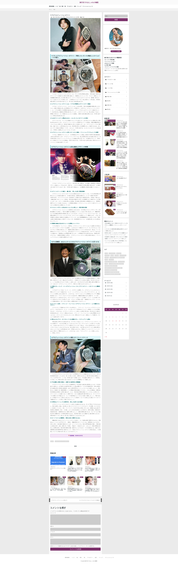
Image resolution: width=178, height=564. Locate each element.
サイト (51, 537)
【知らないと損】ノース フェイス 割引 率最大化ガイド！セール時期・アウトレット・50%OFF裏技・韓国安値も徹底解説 (121, 165)
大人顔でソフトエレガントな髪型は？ (121, 204)
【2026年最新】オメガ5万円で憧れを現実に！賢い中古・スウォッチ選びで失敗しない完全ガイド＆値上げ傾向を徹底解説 (75, 470)
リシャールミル (123, 255)
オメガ (112, 255)
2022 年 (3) (109, 295)
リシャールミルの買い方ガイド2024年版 (114, 240)
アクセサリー (70, 6)
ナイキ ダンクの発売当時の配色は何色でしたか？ (116, 229)
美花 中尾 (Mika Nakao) (58, 17)
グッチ (106, 259)
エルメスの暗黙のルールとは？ (111, 270)
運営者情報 (51, 6)
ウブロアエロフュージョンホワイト (62, 441)
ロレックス (119, 253)
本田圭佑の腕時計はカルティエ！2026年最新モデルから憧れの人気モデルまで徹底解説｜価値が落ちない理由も (75, 490)
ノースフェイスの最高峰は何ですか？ (117, 257)
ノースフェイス (112, 253)
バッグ (56, 6)
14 (119, 320)
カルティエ (111, 259)
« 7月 (106, 336)
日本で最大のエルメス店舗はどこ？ (121, 195)
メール (52, 531)
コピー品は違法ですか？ (121, 178)
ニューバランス (121, 261)
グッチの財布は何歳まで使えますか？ (116, 263)
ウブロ (52, 441)
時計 (63, 6)
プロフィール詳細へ (116, 51)
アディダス (107, 255)
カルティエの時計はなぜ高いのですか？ (112, 274)
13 (116, 320)
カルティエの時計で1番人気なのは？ (112, 272)
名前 (52, 526)
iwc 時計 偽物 (108, 65)
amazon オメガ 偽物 (109, 63)
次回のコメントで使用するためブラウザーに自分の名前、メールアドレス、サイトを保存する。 (72, 546)
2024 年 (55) (110, 289)
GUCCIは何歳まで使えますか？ (111, 265)
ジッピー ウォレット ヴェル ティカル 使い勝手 (121, 212)
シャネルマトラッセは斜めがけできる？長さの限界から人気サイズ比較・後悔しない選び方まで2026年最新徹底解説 (121, 155)
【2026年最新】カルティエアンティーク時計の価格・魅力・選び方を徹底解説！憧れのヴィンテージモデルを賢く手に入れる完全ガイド (92, 490)
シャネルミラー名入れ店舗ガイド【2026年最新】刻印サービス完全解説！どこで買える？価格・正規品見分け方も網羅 (121, 125)
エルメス (106, 257)
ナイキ (106, 253)
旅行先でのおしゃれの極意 (89, 2)
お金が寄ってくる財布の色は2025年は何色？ (113, 267)
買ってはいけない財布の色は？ (111, 261)
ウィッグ (79, 6)
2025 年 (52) (110, 286)
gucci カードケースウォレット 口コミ (121, 187)
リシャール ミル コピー (110, 61)
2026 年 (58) (110, 282)
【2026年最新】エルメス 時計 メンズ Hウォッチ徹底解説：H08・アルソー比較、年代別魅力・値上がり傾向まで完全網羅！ (92, 470)
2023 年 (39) (110, 292)
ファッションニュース (87, 6)
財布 (75, 6)
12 (112, 320)
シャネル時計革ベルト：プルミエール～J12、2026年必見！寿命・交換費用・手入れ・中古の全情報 (58, 489)
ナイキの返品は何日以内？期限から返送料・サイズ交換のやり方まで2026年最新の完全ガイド (121, 134)
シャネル (116, 255)
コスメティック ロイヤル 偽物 (112, 66)
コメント (53, 512)
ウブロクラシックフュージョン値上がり (58, 469)
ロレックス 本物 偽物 (109, 59)
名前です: (107, 48)
